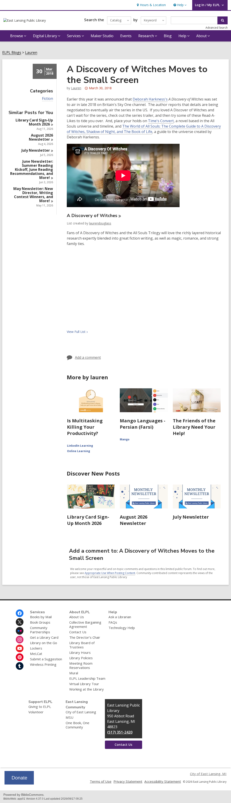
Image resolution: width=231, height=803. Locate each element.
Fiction (47, 98)
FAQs (113, 622)
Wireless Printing (43, 664)
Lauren (31, 52)
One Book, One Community (77, 725)
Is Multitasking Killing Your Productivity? (85, 427)
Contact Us (77, 632)
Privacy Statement (127, 781)
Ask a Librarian (120, 617)
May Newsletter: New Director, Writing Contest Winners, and (33, 194)
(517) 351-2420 (119, 732)
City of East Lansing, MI (208, 773)
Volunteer (36, 712)
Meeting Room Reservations (80, 665)
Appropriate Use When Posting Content (110, 573)
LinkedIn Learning (80, 446)
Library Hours (80, 652)
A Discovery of (92, 216)
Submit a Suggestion (46, 659)
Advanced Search (217, 28)
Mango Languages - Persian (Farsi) (142, 424)
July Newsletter (191, 517)
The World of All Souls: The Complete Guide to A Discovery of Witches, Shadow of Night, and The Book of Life (144, 129)
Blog (168, 35)
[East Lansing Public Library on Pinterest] (19, 657)
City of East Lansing (81, 712)
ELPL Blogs (11, 52)
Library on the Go (43, 643)
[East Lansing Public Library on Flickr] (19, 631)
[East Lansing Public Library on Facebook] (19, 613)
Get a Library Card (44, 637)
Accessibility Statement (162, 781)
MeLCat (36, 653)
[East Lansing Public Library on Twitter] (19, 622)
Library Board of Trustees (82, 645)
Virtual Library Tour (84, 684)
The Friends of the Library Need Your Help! (194, 427)
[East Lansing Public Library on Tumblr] (19, 666)
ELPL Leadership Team (87, 678)
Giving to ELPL (39, 706)
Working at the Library (86, 689)
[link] (150, 5)
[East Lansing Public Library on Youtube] (19, 648)
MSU (69, 717)
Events (126, 35)
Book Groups (40, 622)
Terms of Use (100, 781)
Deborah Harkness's (150, 99)
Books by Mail (41, 617)
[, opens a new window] (19, 783)
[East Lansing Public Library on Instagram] (19, 639)
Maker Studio (102, 35)
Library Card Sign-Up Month (34, 122)
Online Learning (78, 451)
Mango (124, 439)
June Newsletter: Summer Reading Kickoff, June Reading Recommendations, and (31, 169)
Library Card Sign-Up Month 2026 (88, 520)
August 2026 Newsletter (133, 520)
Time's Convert (161, 121)
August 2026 (41, 137)
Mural (73, 673)
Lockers (36, 648)
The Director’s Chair (84, 637)
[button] (179, 5)
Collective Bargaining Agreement (85, 624)
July (35, 150)
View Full (76, 331)
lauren (76, 88)
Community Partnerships (40, 629)
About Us (76, 617)
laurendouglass (100, 223)
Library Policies (81, 658)
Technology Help (122, 627)
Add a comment (88, 357)
